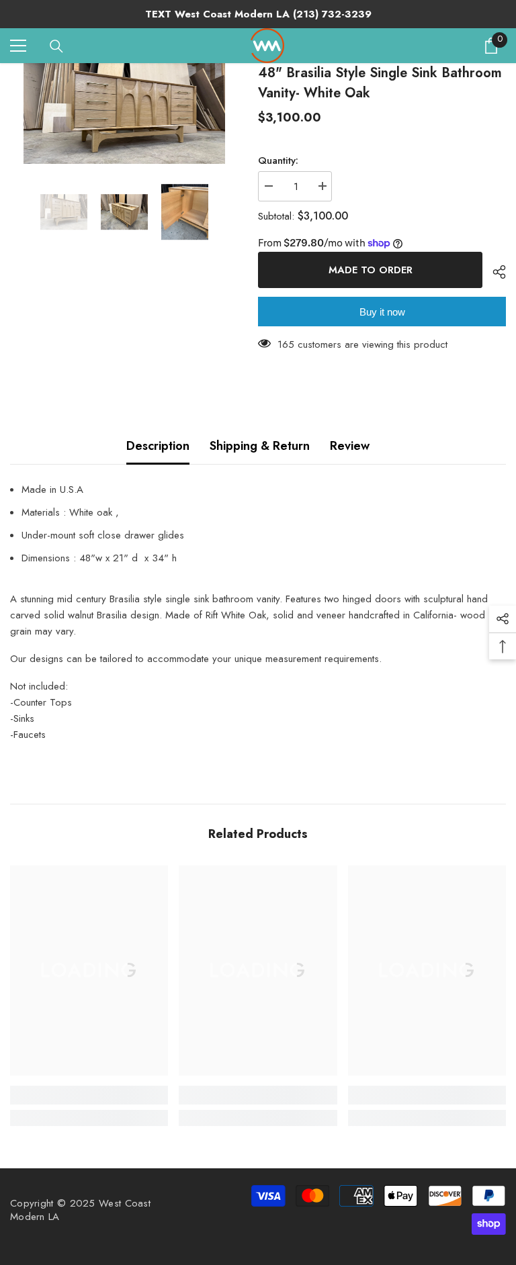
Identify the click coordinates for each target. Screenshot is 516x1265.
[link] (89, 1095)
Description (157, 446)
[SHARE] (494, 272)
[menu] (18, 46)
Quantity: (278, 160)
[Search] (56, 46)
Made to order (371, 270)
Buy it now (382, 312)
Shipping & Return (260, 446)
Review (350, 446)
